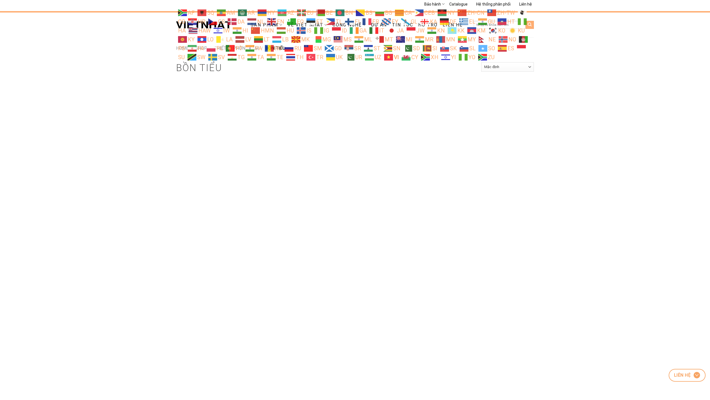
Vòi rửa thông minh (255, 187)
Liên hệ (525, 4)
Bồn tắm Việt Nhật (255, 222)
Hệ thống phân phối (493, 4)
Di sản (188, 219)
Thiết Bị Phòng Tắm (458, 195)
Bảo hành (432, 4)
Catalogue (458, 4)
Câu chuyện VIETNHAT (201, 186)
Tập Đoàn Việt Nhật (458, 212)
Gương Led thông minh (259, 213)
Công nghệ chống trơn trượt (263, 231)
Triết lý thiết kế (195, 195)
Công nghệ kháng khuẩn (260, 204)
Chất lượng (192, 203)
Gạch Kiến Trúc (454, 186)
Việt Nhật (208, 167)
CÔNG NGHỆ (267, 167)
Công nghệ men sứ (255, 196)
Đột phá (189, 211)
